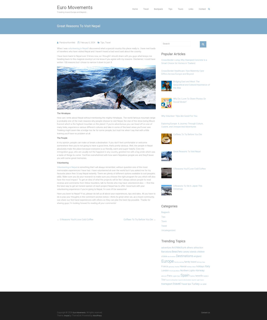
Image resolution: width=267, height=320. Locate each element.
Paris (169, 275)
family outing (179, 262)
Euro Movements (75, 7)
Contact (202, 9)
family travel (190, 262)
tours (202, 280)
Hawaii (183, 266)
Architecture (179, 247)
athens (190, 247)
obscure (164, 276)
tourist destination (184, 280)
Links (191, 9)
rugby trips (176, 276)
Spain (185, 275)
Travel (146, 9)
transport (166, 283)
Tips (170, 9)
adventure (166, 247)
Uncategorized (168, 230)
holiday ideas (191, 267)
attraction (198, 247)
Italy (207, 266)
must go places (174, 271)
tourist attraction (172, 280)
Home (135, 9)
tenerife (199, 275)
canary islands (189, 251)
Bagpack (165, 212)
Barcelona (166, 251)
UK (201, 284)
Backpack (158, 9)
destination (171, 256)
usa (204, 284)
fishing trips (201, 262)
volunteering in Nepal (78, 48)
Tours (180, 9)
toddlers (206, 276)
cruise (164, 256)
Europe (167, 261)
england (197, 256)
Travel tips (186, 284)
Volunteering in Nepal (67, 167)
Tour (163, 279)
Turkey (196, 283)
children (201, 251)
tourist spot (196, 280)
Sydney (192, 276)
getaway (171, 267)
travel (177, 283)
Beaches (177, 251)
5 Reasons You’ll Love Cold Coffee (75, 219)
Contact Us (205, 313)
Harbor (177, 267)
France (164, 266)
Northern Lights (187, 270)
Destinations (184, 256)
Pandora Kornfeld (67, 42)
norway (200, 270)
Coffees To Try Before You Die (140, 219)
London (165, 270)
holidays (200, 266)
